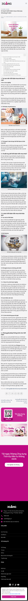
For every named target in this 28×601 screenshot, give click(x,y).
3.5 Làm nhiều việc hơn (8, 72)
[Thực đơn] (26, 3)
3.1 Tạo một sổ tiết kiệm (8, 66)
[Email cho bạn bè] (15, 393)
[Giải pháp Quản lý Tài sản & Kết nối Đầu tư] (8, 3)
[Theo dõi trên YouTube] (18, 585)
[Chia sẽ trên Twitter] (12, 393)
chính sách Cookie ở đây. (14, 593)
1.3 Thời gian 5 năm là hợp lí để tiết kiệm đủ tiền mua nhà (14, 61)
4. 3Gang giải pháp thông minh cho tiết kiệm (11, 75)
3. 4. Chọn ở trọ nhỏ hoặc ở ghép (11, 70)
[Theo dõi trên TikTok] (16, 585)
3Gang (18, 345)
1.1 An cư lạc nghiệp (7, 58)
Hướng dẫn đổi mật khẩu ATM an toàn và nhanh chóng (21, 401)
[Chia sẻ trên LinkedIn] (21, 393)
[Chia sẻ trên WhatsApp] (6, 393)
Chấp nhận (13, 596)
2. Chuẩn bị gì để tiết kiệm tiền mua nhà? (10, 63)
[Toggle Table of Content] (24, 55)
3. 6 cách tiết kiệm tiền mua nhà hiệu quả (11, 65)
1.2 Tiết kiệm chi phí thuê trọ (9, 59)
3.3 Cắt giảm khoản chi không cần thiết (12, 69)
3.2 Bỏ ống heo (7, 68)
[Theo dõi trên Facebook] (10, 585)
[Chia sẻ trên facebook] (9, 393)
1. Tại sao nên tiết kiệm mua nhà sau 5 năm (11, 56)
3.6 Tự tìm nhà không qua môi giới (11, 73)
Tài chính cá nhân (5, 9)
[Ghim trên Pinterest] (18, 393)
